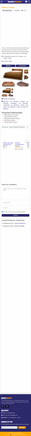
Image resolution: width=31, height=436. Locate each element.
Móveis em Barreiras (9, 99)
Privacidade (15, 433)
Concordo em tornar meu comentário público (14, 212)
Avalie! (18, 10)
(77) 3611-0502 (7, 61)
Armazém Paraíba (19, 226)
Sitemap (21, 433)
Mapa (9, 65)
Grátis (18, 417)
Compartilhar (8, 10)
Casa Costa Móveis (20, 223)
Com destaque (12, 417)
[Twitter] (7, 406)
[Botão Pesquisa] (29, 2)
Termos (10, 433)
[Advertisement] (15, 30)
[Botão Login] (26, 1)
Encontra (15, 2)
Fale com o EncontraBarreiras (9, 415)
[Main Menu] (1, 1)
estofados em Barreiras (19, 103)
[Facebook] (2, 406)
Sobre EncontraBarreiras (8, 412)
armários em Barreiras (10, 101)
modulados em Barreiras (11, 105)
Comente (23, 65)
